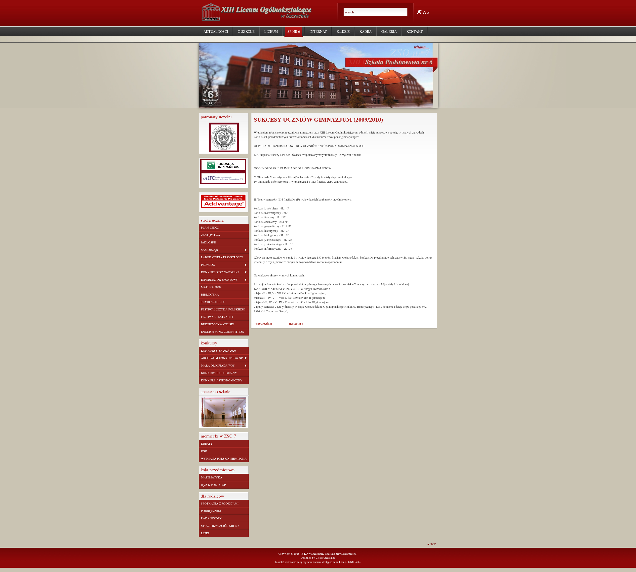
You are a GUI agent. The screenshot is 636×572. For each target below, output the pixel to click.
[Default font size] (424, 11)
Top (433, 544)
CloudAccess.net (325, 557)
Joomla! (279, 562)
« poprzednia (263, 323)
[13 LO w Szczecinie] (257, 18)
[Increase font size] (419, 12)
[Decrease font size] (428, 11)
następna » (296, 323)
